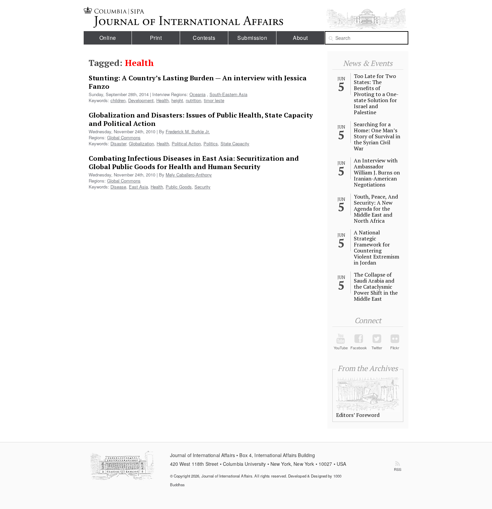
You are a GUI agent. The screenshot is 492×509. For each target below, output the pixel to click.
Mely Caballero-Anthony (189, 174)
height (177, 100)
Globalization (141, 143)
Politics (210, 143)
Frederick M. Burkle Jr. (188, 131)
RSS (397, 469)
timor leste (214, 100)
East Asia (138, 187)
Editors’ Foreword (358, 415)
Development (141, 100)
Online (107, 38)
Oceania (197, 94)
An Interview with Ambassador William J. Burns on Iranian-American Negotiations (377, 172)
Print (156, 38)
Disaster (118, 143)
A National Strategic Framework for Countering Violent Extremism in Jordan (376, 247)
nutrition (193, 100)
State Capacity (235, 143)
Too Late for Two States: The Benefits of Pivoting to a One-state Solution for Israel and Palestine (376, 94)
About (300, 38)
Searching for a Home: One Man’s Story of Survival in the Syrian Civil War (377, 136)
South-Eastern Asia (228, 94)
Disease (118, 187)
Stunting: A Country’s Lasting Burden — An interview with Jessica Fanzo (198, 82)
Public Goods (179, 187)
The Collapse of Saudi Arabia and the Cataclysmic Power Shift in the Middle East (376, 287)
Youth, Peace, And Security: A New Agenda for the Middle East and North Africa (376, 209)
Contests (204, 38)
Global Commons (124, 137)
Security (202, 187)
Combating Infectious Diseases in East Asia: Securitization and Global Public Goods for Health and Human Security (194, 162)
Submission (252, 38)
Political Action (186, 143)
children (118, 100)
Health (162, 100)
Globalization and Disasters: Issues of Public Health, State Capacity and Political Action (201, 119)
